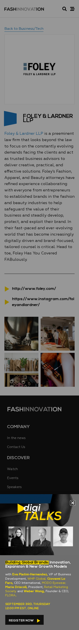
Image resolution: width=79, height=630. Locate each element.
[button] (73, 503)
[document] (39, 315)
